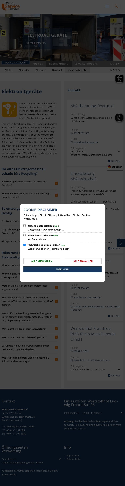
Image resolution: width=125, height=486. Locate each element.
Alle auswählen (41, 261)
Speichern (62, 269)
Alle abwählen (83, 261)
